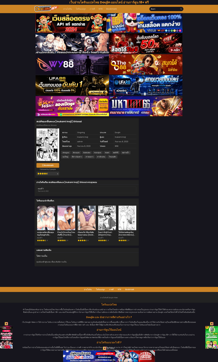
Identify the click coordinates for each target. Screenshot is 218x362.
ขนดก (107, 152)
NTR (119, 289)
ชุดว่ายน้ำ (125, 152)
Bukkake (86, 152)
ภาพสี (111, 289)
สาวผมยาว (89, 157)
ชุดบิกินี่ (115, 152)
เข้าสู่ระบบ (46, 262)
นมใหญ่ (65, 157)
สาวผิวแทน (101, 157)
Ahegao (66, 152)
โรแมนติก (112, 157)
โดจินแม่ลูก (100, 289)
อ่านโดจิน (88, 289)
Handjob (97, 152)
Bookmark (129, 289)
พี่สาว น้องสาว (77, 157)
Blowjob (76, 152)
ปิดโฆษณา (110, 348)
